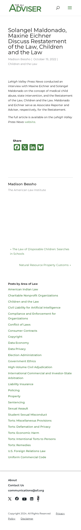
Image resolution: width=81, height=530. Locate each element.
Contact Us (16, 485)
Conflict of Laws (19, 324)
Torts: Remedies (19, 445)
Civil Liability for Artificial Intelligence (34, 307)
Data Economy (18, 343)
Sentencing (16, 402)
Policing (14, 390)
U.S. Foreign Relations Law (27, 451)
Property (14, 396)
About (12, 480)
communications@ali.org (26, 490)
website (30, 122)
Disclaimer (27, 518)
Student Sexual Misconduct (27, 414)
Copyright (15, 336)
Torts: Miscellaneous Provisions (30, 420)
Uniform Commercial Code (27, 457)
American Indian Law (23, 289)
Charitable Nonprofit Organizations (33, 295)
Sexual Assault (18, 408)
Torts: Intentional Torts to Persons (32, 439)
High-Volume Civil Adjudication (30, 367)
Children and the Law (22, 64)
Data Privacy (17, 349)
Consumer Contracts (22, 330)
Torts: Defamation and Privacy (29, 426)
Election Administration (25, 355)
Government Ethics (22, 361)
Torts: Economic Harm (23, 433)
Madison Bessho (19, 59)
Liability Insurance (20, 384)
